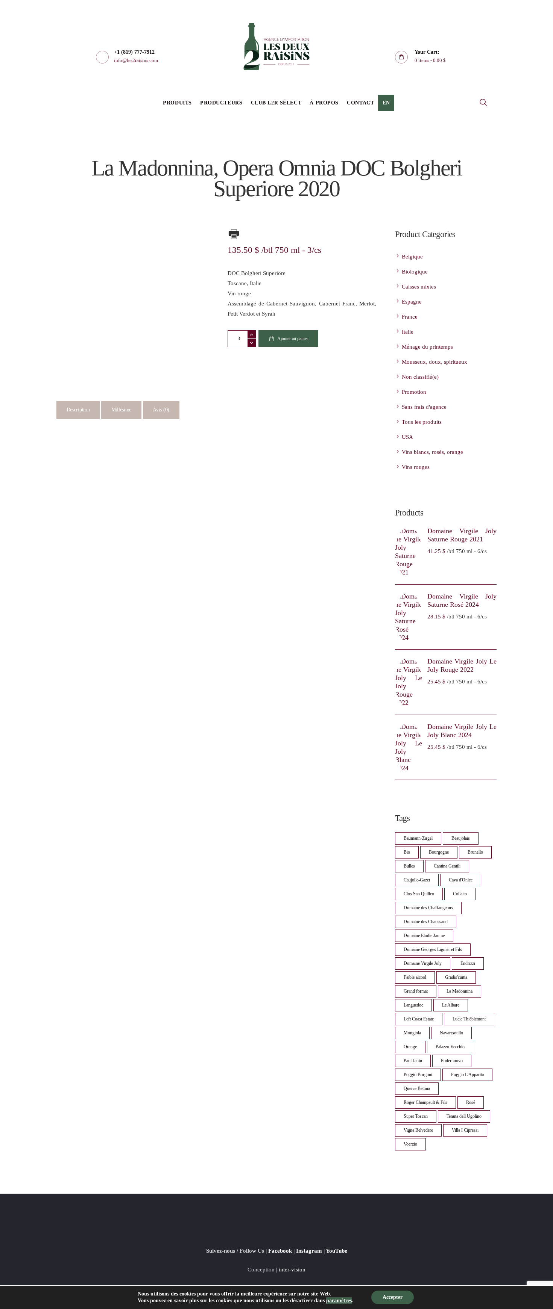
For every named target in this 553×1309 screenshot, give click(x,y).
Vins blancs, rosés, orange (432, 452)
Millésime (121, 410)
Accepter (393, 1297)
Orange (410, 1046)
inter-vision (292, 1270)
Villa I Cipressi (465, 1130)
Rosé (470, 1102)
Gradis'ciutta (456, 977)
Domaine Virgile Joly (423, 963)
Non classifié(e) (420, 377)
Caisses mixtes (419, 287)
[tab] (78, 410)
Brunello (475, 852)
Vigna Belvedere (418, 1130)
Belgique (412, 257)
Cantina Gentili (447, 866)
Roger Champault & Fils (425, 1102)
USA (407, 437)
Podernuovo (452, 1060)
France (410, 317)
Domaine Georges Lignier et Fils (433, 949)
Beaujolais (460, 838)
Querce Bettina (417, 1088)
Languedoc (413, 1005)
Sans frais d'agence (424, 407)
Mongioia (412, 1032)
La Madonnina (459, 991)
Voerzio (410, 1144)
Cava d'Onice (460, 880)
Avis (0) (161, 410)
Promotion (414, 392)
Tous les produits (422, 422)
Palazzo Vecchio (450, 1046)
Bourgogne (439, 852)
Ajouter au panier (292, 338)
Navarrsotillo (451, 1032)
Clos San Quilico (419, 893)
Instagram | (311, 1251)
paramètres (339, 1300)
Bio (407, 852)
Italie (407, 332)
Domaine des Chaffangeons (428, 907)
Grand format (416, 991)
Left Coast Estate (419, 1019)
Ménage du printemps (427, 347)
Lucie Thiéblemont (469, 1019)
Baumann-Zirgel (418, 838)
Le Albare (450, 1005)
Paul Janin (413, 1060)
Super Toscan (416, 1116)
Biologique (415, 272)
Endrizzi (467, 963)
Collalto (460, 893)
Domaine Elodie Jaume (424, 935)
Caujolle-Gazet (417, 880)
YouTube (336, 1251)
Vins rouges (416, 467)
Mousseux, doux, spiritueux (434, 362)
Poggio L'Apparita (467, 1074)
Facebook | (282, 1251)
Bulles (409, 866)
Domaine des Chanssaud (426, 921)
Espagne (412, 302)
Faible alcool (415, 977)
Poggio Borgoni (418, 1074)
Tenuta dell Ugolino (464, 1116)
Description (78, 410)
